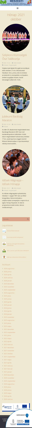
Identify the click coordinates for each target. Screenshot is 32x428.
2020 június (7, 390)
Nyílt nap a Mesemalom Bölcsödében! (16, 257)
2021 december (9, 348)
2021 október (8, 354)
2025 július (7, 296)
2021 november (9, 351)
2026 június (7, 272)
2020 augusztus (9, 384)
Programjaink (12, 65)
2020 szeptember (9, 381)
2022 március (8, 345)
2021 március (8, 366)
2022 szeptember (9, 332)
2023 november (9, 317)
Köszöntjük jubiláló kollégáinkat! (15, 237)
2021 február (8, 369)
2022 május (7, 338)
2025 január (8, 305)
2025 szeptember (9, 290)
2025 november (9, 287)
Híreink (6, 65)
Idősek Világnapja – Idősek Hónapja (12, 182)
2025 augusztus (9, 293)
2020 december (9, 375)
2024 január (8, 314)
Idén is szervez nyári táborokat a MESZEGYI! (18, 250)
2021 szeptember (9, 357)
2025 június (7, 299)
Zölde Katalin (17, 63)
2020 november (9, 378)
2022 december (9, 329)
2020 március (8, 399)
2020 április (7, 396)
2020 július (7, 387)
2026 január (8, 281)
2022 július (7, 335)
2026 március (8, 278)
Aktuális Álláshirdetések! (13, 231)
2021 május (7, 360)
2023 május (7, 326)
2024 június (7, 308)
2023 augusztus (9, 320)
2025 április (7, 302)
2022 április (7, 341)
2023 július (7, 323)
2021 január (8, 372)
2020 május (7, 393)
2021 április (7, 363)
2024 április (7, 311)
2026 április (7, 275)
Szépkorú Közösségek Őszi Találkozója (14, 57)
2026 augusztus (9, 269)
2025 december (9, 284)
